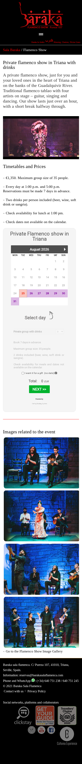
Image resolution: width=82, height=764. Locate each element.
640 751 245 (71, 680)
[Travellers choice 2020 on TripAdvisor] (67, 716)
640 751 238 (52, 680)
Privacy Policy (36, 691)
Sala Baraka (11, 50)
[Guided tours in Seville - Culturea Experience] (67, 736)
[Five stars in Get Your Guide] (45, 716)
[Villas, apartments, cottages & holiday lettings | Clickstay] (23, 716)
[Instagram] (32, 730)
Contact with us (13, 691)
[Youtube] (41, 730)
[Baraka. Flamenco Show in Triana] (41, 462)
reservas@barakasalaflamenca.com (41, 675)
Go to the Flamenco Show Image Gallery (34, 651)
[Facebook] (51, 730)
